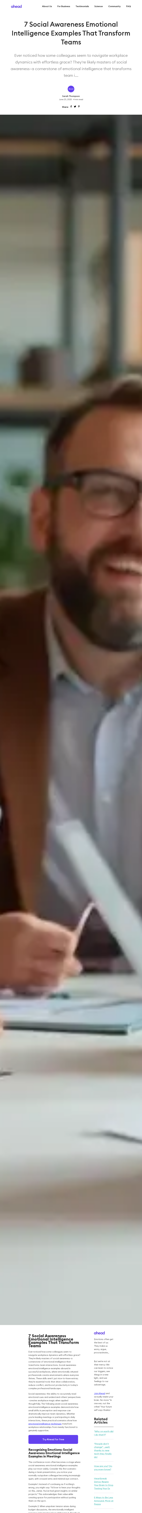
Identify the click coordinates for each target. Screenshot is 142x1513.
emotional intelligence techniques (45, 1423)
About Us (47, 6)
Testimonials (82, 6)
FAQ (128, 6)
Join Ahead (99, 1393)
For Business (63, 6)
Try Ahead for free (53, 1439)
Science (98, 6)
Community (114, 6)
